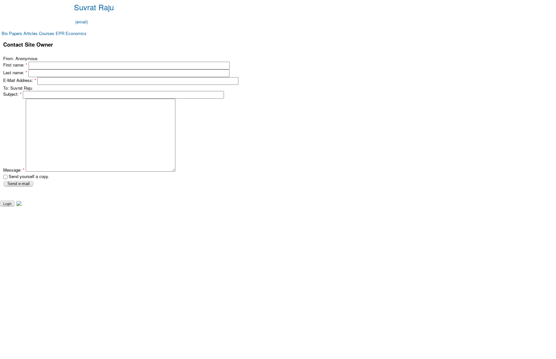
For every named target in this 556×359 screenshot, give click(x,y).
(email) (81, 22)
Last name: (15, 72)
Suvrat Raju (94, 7)
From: (9, 58)
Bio (5, 33)
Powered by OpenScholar (532, 203)
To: (6, 88)
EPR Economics (71, 33)
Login (7, 203)
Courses (46, 33)
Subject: (12, 94)
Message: (13, 170)
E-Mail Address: (19, 80)
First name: (15, 65)
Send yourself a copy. (28, 176)
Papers (15, 33)
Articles (30, 33)
